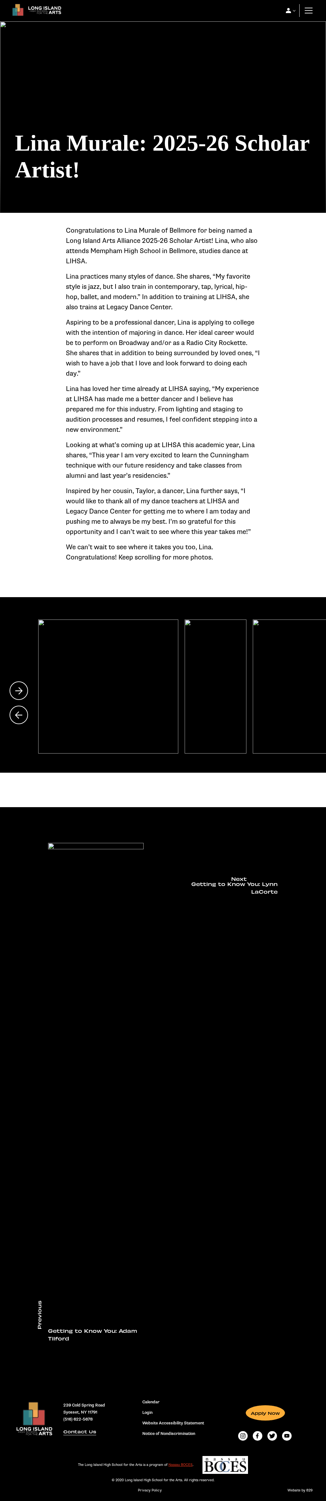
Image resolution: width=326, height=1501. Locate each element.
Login (147, 1412)
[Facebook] (257, 1436)
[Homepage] (35, 12)
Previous (19, 715)
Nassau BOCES (180, 1464)
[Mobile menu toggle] (309, 10)
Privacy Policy (149, 1490)
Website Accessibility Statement (173, 1423)
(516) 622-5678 (78, 1419)
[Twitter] (272, 1436)
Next (19, 690)
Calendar (150, 1402)
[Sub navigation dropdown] (288, 10)
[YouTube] (287, 1436)
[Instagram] (243, 1436)
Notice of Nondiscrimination (168, 1433)
